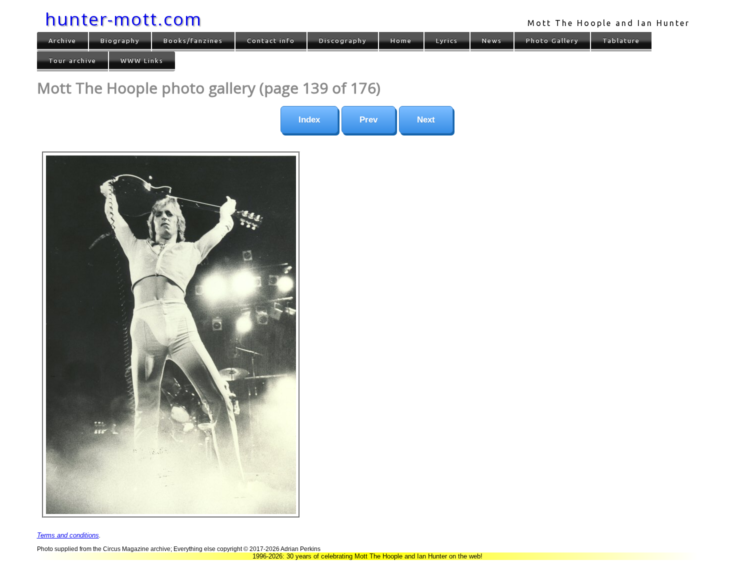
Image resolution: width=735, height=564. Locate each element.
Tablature (621, 40)
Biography (120, 40)
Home (401, 40)
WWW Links (142, 60)
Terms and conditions (68, 535)
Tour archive (72, 60)
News (492, 40)
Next (426, 119)
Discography (342, 40)
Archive (62, 40)
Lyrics (447, 40)
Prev (369, 119)
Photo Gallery (552, 40)
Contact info (271, 40)
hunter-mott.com (123, 18)
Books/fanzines (193, 40)
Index (309, 119)
